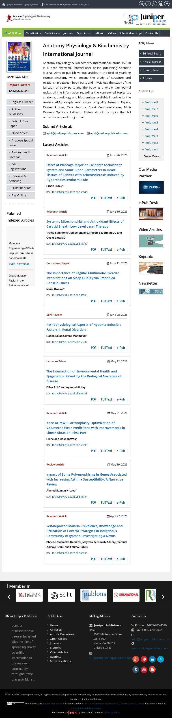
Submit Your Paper (18, 123)
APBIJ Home (15, 33)
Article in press (152, 62)
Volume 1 (151, 149)
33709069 (23, 260)
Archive (147, 78)
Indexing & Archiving (17, 178)
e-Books (99, 33)
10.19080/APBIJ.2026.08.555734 (69, 497)
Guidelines (53, 33)
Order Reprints (21, 188)
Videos (112, 33)
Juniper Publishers (14, 4)
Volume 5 (151, 122)
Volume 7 (151, 109)
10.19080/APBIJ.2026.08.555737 (69, 342)
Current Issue (151, 70)
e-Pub (121, 198)
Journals (68, 33)
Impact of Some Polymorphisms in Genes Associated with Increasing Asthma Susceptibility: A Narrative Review (86, 479)
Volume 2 (151, 143)
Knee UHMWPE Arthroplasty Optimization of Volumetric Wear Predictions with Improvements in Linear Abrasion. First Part (85, 428)
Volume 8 (151, 102)
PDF (93, 198)
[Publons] (66, 595)
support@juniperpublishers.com (111, 658)
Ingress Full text (22, 102)
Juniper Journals (31, 4)
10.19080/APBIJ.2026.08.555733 (69, 553)
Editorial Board (152, 53)
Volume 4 (151, 129)
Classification (33, 33)
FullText (106, 198)
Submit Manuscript (130, 33)
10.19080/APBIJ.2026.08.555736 (69, 393)
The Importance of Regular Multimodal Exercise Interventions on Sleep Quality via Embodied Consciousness (82, 278)
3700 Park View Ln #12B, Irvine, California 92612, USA (66, 4)
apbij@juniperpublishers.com (65, 133)
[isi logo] (98, 595)
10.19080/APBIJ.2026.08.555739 (69, 244)
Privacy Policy (112, 712)
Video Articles (59, 652)
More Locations (60, 661)
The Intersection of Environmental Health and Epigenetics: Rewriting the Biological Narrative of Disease (83, 376)
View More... (153, 156)
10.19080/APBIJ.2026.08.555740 (69, 192)
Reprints (55, 657)
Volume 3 (151, 136)
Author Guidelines (16, 111)
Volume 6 (151, 116)
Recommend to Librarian (20, 154)
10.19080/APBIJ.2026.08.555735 (69, 445)
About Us (56, 630)
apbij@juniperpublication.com (109, 133)
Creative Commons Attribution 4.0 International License (114, 703)
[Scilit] (34, 595)
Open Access (84, 33)
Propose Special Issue (21, 142)
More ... (30, 679)
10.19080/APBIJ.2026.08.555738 (69, 295)
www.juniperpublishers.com (150, 648)
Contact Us (151, 33)
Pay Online (19, 195)
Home (54, 625)
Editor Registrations (17, 166)
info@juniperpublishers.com (150, 639)
